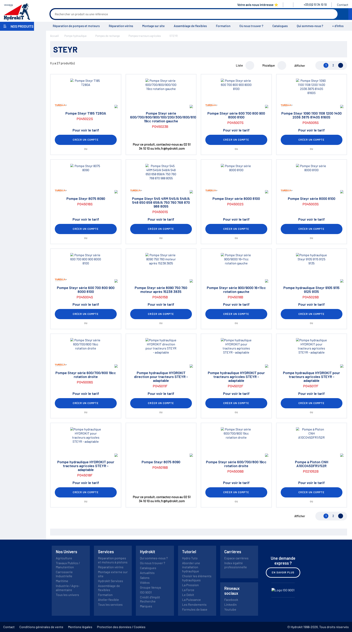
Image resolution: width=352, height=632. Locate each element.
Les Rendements (194, 604)
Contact (342, 5)
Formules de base (194, 609)
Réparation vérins (121, 26)
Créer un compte (86, 139)
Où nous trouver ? (251, 26)
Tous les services (110, 604)
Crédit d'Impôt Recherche (150, 599)
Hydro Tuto (190, 558)
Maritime (62, 581)
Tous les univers (67, 595)
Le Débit (188, 595)
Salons (145, 577)
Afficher (299, 65)
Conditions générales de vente (41, 627)
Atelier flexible (108, 599)
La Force (188, 590)
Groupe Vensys (150, 587)
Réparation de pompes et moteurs (76, 26)
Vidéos (145, 582)
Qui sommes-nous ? (310, 26)
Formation (223, 26)
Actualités (147, 573)
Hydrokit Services (110, 581)
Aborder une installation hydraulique (191, 567)
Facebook (231, 599)
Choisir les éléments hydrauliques (196, 578)
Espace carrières (236, 558)
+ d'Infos (337, 26)
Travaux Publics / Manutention (68, 565)
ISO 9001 (146, 592)
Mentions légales (80, 627)
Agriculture (64, 558)
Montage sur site (153, 26)
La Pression (190, 585)
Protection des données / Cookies (121, 627)
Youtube (230, 609)
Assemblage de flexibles (190, 26)
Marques (146, 606)
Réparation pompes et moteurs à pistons (113, 560)
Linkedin (230, 604)
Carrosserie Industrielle (64, 574)
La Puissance (191, 599)
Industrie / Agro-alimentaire (67, 588)
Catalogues (280, 26)
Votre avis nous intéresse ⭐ (257, 5)
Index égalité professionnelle (235, 565)
